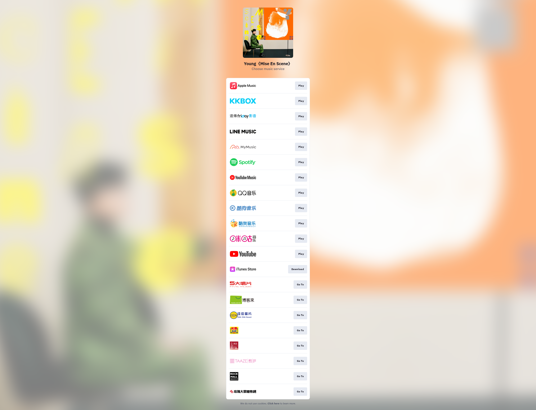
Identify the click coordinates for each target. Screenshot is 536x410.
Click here (274, 403)
